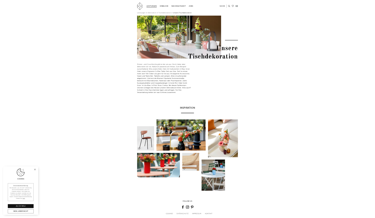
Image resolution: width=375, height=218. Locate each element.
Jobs (191, 6)
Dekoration (152, 13)
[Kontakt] (237, 6)
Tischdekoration (164, 13)
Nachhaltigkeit (178, 6)
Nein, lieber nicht (20, 211)
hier (24, 198)
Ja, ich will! (21, 206)
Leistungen (151, 6)
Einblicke (164, 6)
